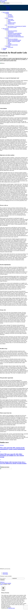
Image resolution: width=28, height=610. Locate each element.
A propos (7, 13)
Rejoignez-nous (11, 23)
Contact (4, 49)
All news (2, 445)
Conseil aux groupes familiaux (14, 34)
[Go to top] (4, 467)
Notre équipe (10, 19)
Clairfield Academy (12, 22)
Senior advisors (11, 20)
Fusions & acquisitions (12, 30)
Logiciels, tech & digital (13, 44)
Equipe (6, 18)
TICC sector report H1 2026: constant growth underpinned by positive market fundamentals (12, 448)
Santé (9, 42)
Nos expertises (6, 28)
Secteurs (7, 37)
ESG (6, 25)
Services (7, 29)
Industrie (9, 43)
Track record (10, 47)
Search (1, 2)
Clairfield (10, 14)
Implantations (10, 16)
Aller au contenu (3, 0)
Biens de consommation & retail (14, 40)
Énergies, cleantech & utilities (14, 41)
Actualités (5, 48)
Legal (1, 584)
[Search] (6, 3)
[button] (5, 5)
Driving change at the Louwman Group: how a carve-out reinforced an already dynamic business (13, 462)
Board (9, 21)
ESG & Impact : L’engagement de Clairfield (17, 26)
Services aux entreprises (13, 39)
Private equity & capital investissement (16, 36)
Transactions (7, 46)
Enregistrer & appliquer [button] (6, 606)
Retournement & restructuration (14, 35)
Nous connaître (6, 12)
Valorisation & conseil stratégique (15, 33)
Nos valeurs (10, 15)
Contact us (2, 582)
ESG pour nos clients (12, 27)
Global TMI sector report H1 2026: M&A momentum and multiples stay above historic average (12, 455)
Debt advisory (11, 32)
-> (0, 451)
